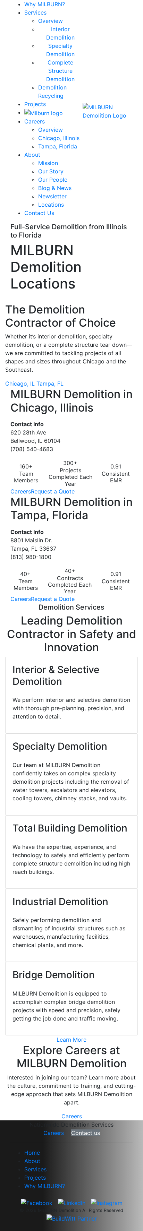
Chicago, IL (20, 383)
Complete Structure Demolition (60, 71)
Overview (50, 20)
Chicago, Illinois (58, 138)
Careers (34, 121)
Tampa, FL (50, 383)
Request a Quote (53, 491)
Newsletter (52, 196)
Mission (48, 163)
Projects (35, 104)
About (32, 154)
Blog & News (55, 187)
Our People (52, 179)
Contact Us (39, 212)
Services (35, 12)
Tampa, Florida (57, 146)
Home (32, 1152)
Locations (51, 204)
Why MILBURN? (44, 4)
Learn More (71, 1039)
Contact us (85, 1132)
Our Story (51, 171)
